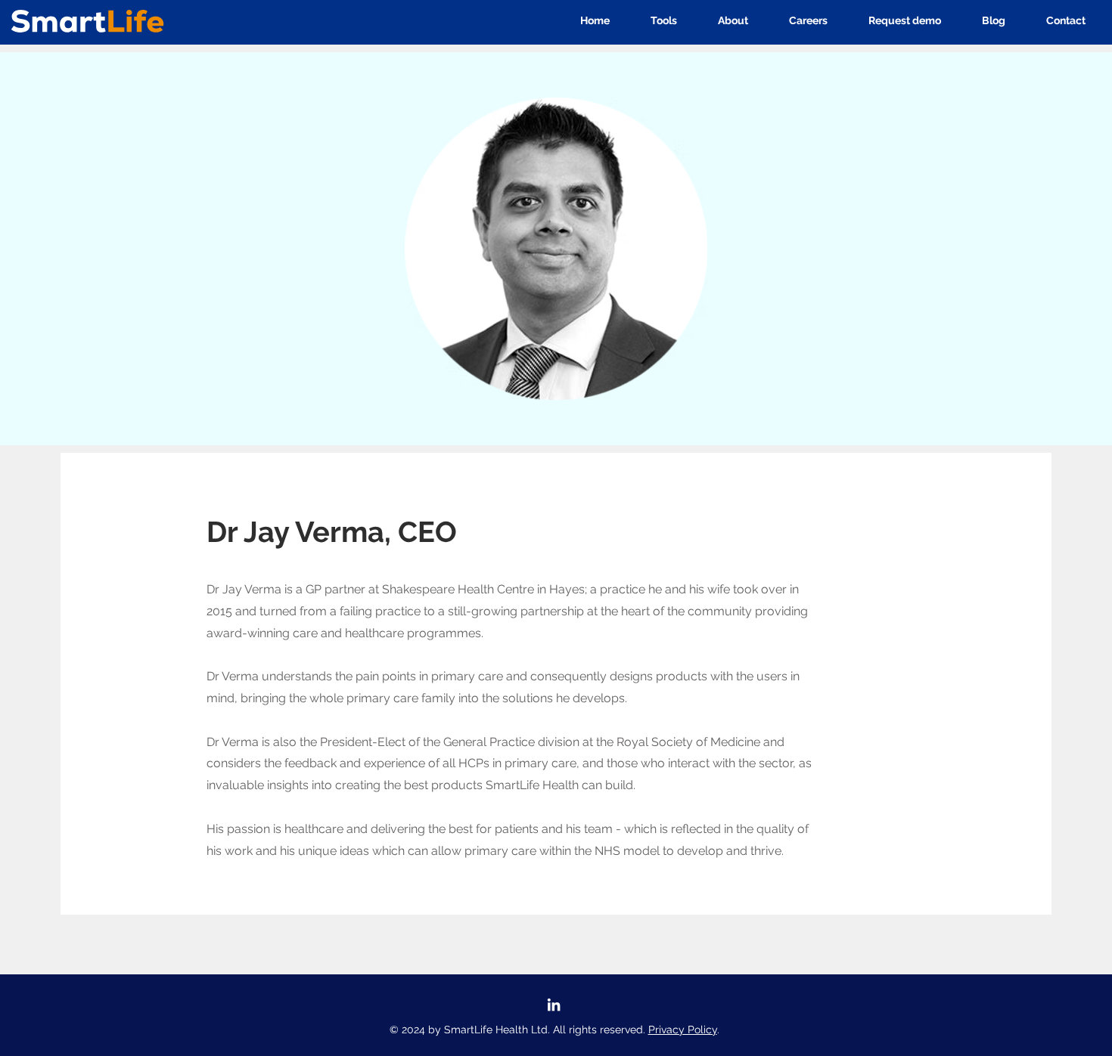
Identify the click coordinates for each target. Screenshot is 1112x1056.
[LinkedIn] (554, 1005)
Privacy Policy (682, 1029)
